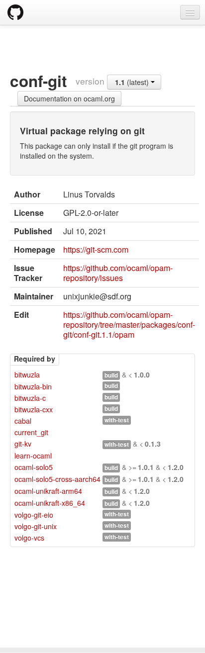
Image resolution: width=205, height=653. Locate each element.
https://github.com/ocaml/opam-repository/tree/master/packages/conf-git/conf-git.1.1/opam (129, 324)
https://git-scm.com (95, 249)
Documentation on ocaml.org (69, 98)
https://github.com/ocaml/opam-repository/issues (118, 272)
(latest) (133, 82)
